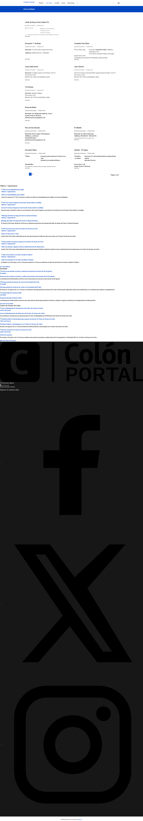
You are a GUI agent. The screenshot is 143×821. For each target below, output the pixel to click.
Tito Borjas (29, 87)
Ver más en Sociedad (6, 303)
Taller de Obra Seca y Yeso (10, 234)
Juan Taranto (79, 67)
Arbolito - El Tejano (81, 150)
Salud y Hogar (70, 3)
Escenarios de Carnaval (30, 25)
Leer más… (27, 36)
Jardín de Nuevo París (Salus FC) (37, 22)
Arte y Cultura (49, 3)
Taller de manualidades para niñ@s (12, 195)
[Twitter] (113, 3)
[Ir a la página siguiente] (35, 174)
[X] (72, 603)
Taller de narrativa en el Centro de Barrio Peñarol (17, 260)
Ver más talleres (5, 266)
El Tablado (78, 128)
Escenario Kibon (31, 150)
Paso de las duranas (32, 128)
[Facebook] (110, 3)
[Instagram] (115, 3)
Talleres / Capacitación (8, 191)
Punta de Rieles (30, 107)
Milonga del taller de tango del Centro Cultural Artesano (19, 221)
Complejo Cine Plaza (81, 43)
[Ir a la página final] (38, 174)
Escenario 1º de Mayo (33, 43)
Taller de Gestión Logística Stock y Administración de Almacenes (22, 247)
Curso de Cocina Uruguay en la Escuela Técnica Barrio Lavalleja (22, 208)
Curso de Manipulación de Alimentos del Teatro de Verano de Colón (22, 313)
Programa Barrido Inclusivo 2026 (10, 298)
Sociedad (57, 3)
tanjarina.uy (79, 819)
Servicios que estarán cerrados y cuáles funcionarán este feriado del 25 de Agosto (27, 276)
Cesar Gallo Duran (31, 67)
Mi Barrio (41, 3)
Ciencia (63, 3)
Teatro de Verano (5, 310)
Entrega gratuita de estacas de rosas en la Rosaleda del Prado (20, 287)
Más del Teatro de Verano (8, 340)
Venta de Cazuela (6, 335)
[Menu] (119, 3)
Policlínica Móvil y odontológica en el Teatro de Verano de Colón (21, 324)
